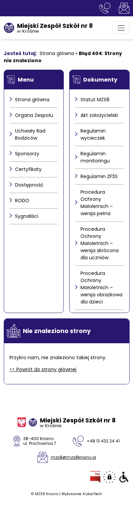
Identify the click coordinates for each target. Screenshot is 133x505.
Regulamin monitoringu (95, 157)
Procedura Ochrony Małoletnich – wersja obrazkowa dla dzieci (101, 287)
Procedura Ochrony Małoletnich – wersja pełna (96, 203)
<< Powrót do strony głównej (43, 369)
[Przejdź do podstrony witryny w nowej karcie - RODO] (109, 477)
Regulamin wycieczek (93, 134)
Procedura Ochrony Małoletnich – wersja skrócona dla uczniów (99, 243)
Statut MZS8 (94, 99)
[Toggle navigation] (121, 28)
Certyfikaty (28, 169)
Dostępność (29, 184)
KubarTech (92, 494)
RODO (22, 200)
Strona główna (57, 53)
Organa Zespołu (34, 115)
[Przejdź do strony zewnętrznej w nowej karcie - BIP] (95, 477)
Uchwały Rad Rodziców (30, 134)
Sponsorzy (27, 153)
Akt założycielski (99, 115)
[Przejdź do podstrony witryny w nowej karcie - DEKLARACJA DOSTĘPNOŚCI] (124, 477)
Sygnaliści (26, 216)
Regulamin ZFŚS (99, 176)
